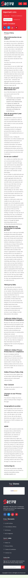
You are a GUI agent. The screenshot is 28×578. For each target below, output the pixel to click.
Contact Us (16, 19)
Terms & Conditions (16, 15)
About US (6, 15)
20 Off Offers (9, 523)
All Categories (9, 533)
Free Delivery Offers (10, 526)
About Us (7, 542)
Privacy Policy (8, 19)
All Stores (8, 530)
